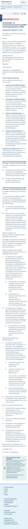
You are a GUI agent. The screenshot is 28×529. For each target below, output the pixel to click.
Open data (7, 510)
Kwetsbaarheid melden (10, 506)
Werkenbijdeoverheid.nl (10, 524)
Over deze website (9, 487)
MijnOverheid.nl (8, 518)
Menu (24, 2)
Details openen (1, 18)
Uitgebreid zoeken (17, 6)
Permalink (15, 13)
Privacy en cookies (8, 500)
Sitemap (6, 504)
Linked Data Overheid (9, 512)
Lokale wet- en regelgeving (6, 6)
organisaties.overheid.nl (11, 472)
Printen (22, 13)
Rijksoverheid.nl (8, 520)
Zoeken (6, 494)
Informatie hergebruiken (10, 498)
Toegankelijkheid (8, 502)
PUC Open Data (8, 514)
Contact (6, 489)
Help (5, 492)
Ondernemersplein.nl (9, 522)
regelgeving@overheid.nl (12, 477)
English (6, 491)
